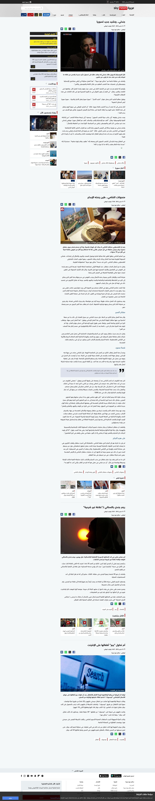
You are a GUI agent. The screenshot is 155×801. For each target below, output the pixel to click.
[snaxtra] (93, 150)
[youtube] (32, 776)
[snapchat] (35, 776)
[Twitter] (70, 29)
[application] (93, 50)
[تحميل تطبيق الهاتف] (110, 775)
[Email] (62, 29)
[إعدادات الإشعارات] (40, 14)
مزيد (55, 15)
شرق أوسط (113, 15)
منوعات (71, 15)
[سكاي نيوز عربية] (124, 8)
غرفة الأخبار (80, 785)
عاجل (36, 15)
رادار (82, 790)
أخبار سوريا (119, 167)
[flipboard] (39, 776)
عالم (104, 15)
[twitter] (28, 776)
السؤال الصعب (79, 788)
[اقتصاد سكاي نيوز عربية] (46, 14)
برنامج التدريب (130, 790)
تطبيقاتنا (115, 785)
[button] (30, 14)
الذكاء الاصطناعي (83, 15)
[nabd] (42, 776)
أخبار (124, 15)
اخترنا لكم (120, 477)
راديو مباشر (114, 788)
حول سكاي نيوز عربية (129, 788)
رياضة (94, 15)
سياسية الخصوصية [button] (55, 798)
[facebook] (21, 776)
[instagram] (25, 776)
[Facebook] (74, 29)
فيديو (62, 15)
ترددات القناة (114, 790)
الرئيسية (132, 15)
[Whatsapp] (66, 29)
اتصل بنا (132, 785)
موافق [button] (10, 798)
